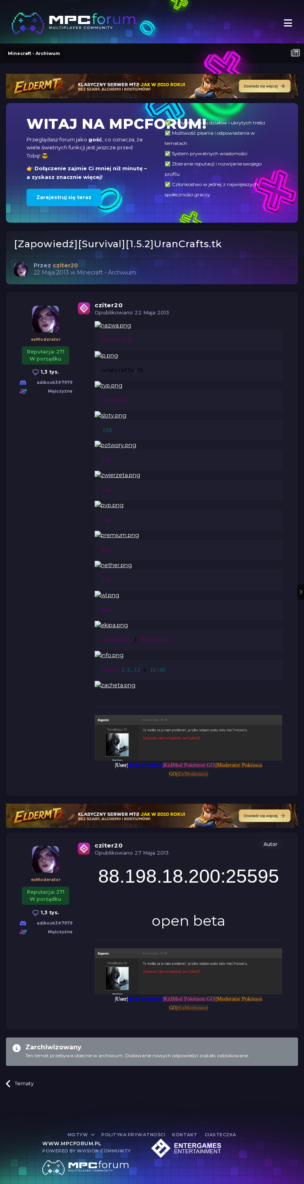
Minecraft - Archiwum (106, 272)
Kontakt (185, 1134)
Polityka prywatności (133, 1134)
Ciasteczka (220, 1134)
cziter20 (109, 305)
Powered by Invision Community (86, 1151)
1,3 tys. (49, 372)
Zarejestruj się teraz (63, 197)
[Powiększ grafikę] (113, 325)
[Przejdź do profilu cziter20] (21, 269)
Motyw (78, 1134)
